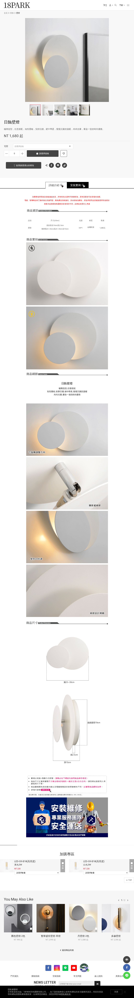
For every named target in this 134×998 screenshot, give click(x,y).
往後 (128, 900)
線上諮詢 (98, 976)
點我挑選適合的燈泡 (25, 165)
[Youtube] (74, 968)
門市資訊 (14, 976)
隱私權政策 (66, 994)
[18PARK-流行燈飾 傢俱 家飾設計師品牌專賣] (17, 5)
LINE (57, 165)
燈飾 (12, 13)
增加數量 (22, 153)
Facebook (51, 165)
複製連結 (64, 165)
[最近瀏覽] (126, 959)
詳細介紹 (54, 185)
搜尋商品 (115, 5)
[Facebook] (48, 968)
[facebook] (126, 967)
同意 (116, 992)
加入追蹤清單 (63, 153)
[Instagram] (57, 968)
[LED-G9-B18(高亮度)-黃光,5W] (6, 865)
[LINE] (65, 968)
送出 (97, 984)
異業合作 (120, 976)
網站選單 (128, 5)
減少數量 (6, 153)
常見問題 (77, 976)
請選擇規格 (19, 146)
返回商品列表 (68, 950)
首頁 (6, 13)
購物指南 (35, 976)
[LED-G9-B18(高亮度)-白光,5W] (75, 865)
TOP (130, 880)
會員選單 (111, 5)
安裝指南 (56, 976)
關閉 (125, 992)
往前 (119, 900)
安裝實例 (75, 185)
